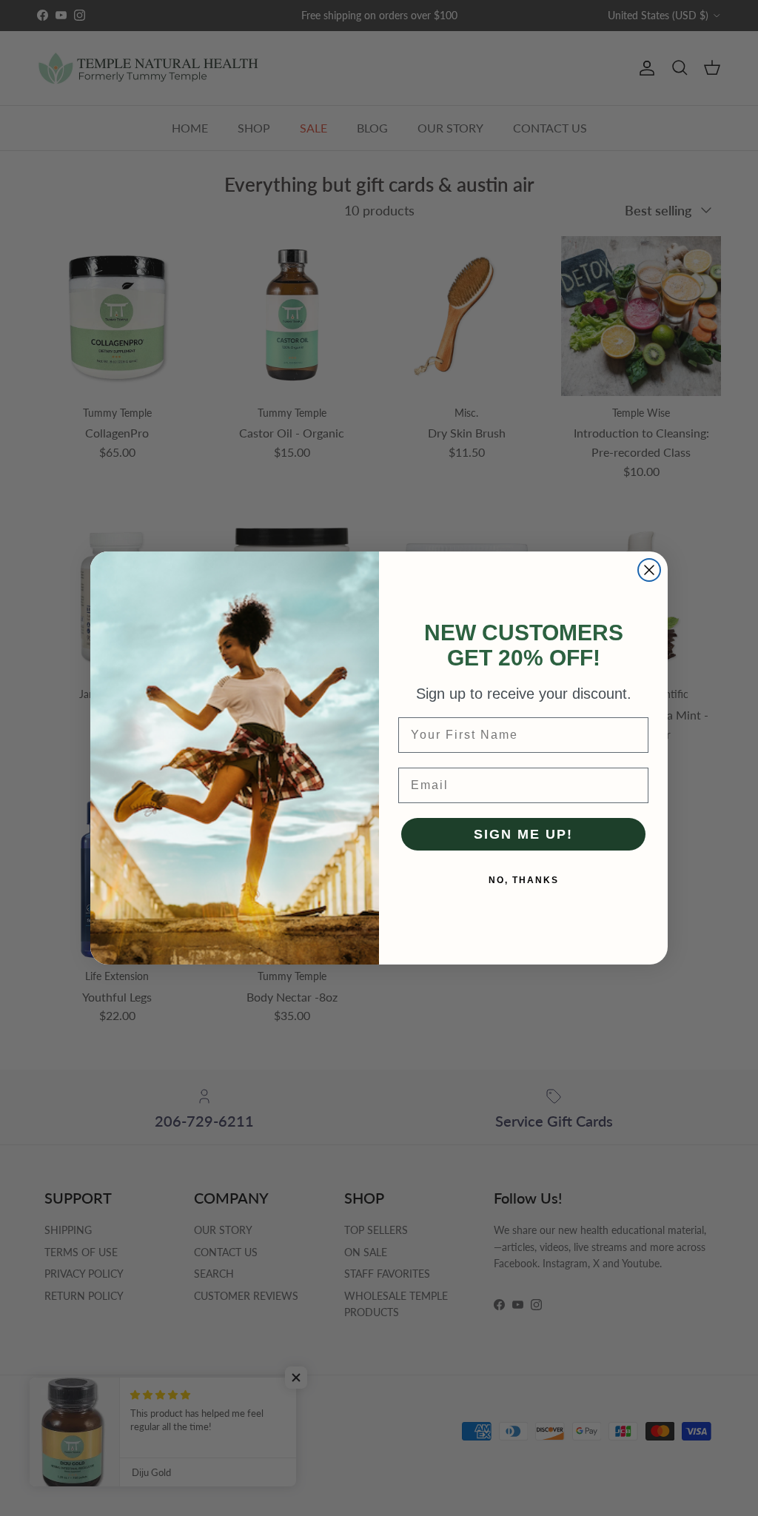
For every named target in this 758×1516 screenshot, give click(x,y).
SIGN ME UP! (523, 834)
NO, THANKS (524, 880)
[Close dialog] (649, 570)
